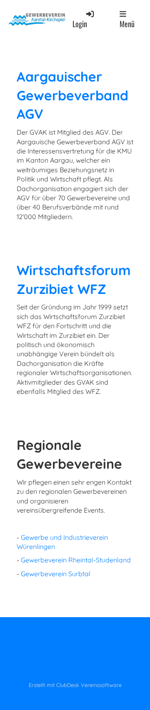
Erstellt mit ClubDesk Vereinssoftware (75, 685)
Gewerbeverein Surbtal (55, 574)
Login (79, 23)
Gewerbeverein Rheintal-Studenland (76, 560)
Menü (127, 23)
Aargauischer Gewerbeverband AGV (72, 95)
